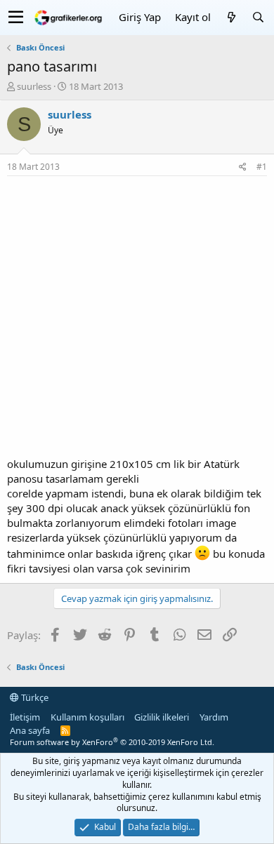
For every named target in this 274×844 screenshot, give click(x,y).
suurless (34, 86)
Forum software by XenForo (112, 742)
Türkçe (33, 697)
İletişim (25, 717)
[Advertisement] (137, 320)
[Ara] (257, 17)
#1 (261, 167)
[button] (16, 17)
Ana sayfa (30, 730)
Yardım (214, 717)
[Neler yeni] (231, 17)
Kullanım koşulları (87, 717)
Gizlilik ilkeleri (161, 717)
